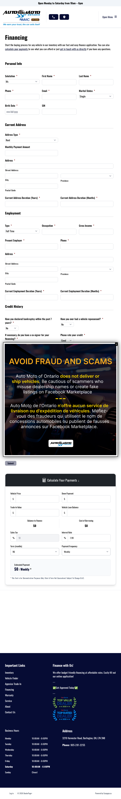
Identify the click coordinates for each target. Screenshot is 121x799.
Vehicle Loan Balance (70, 507)
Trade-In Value (16, 507)
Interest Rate (67, 532)
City (7, 179)
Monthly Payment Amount (17, 147)
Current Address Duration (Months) (78, 198)
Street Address (11, 170)
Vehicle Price (15, 493)
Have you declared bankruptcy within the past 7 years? (28, 321)
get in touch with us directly (73, 49)
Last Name (85, 76)
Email (45, 91)
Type (8, 225)
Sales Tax (14, 532)
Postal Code (10, 190)
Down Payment (67, 493)
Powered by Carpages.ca (103, 793)
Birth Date (11, 105)
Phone (9, 91)
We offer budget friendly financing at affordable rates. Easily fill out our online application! (84, 674)
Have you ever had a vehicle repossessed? (81, 319)
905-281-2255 (78, 745)
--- (54, 682)
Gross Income (86, 225)
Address (10, 160)
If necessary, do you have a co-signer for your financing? (27, 337)
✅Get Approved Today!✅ (65, 688)
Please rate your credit (72, 335)
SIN (43, 105)
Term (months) (16, 546)
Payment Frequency (69, 546)
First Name (48, 76)
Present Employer (14, 240)
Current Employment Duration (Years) (24, 291)
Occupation (48, 225)
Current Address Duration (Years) (22, 198)
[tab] (12, 732)
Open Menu (108, 17)
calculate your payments (16, 49)
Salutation (11, 76)
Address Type (12, 135)
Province (64, 180)
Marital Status (87, 91)
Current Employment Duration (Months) (80, 291)
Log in (11, 793)
